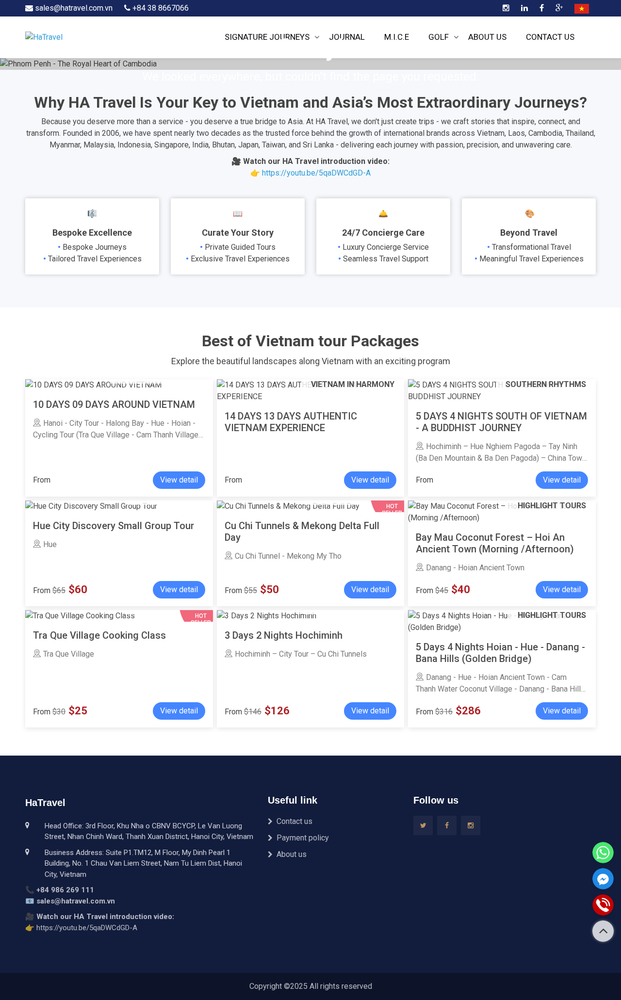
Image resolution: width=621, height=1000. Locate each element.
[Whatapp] (603, 852)
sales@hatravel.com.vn (73, 8)
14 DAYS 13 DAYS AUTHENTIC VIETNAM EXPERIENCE (291, 422)
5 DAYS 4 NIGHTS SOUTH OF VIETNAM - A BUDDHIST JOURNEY (501, 422)
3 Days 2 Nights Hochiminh (284, 635)
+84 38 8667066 (160, 8)
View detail (179, 479)
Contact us (294, 821)
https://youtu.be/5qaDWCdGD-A (316, 172)
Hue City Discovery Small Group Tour (113, 526)
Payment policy (303, 837)
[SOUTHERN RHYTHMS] (266, 615)
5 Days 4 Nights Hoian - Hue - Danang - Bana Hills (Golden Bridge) (500, 652)
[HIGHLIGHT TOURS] (91, 506)
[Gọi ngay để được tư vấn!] (603, 905)
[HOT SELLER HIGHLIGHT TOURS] (80, 615)
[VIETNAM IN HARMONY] (93, 384)
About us (292, 854)
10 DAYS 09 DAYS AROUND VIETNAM (114, 404)
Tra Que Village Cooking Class (99, 635)
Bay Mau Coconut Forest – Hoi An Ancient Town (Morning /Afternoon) (495, 543)
